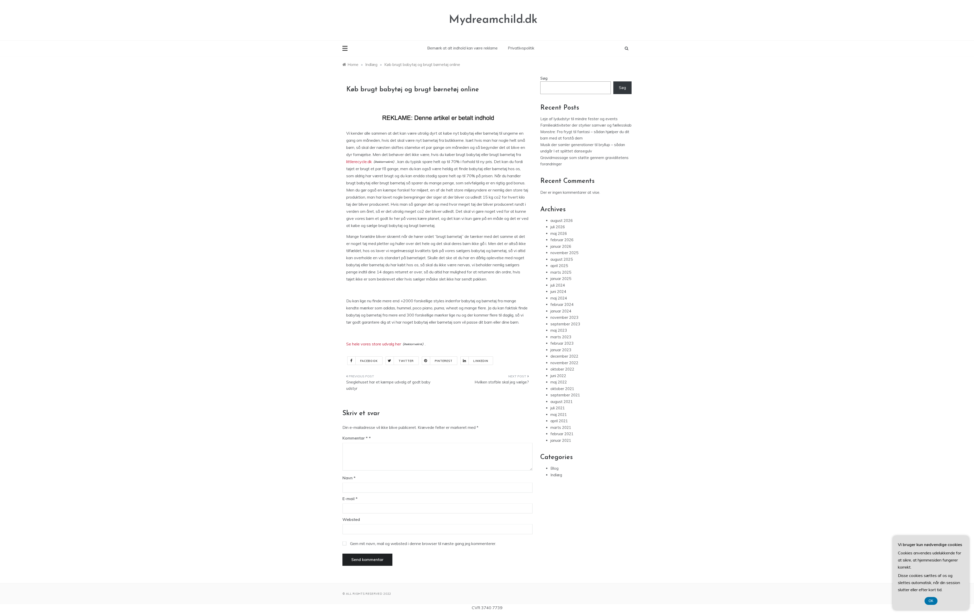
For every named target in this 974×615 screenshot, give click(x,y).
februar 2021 (561, 433)
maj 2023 (558, 330)
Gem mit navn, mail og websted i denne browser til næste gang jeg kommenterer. (423, 543)
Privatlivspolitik (521, 48)
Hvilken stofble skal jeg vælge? (502, 382)
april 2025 (559, 265)
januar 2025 (560, 278)
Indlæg (556, 474)
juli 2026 (557, 226)
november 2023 (564, 317)
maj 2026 (558, 233)
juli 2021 (557, 408)
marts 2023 (560, 337)
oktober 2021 (562, 388)
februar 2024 (561, 304)
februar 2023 (561, 343)
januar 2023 (560, 349)
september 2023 (565, 324)
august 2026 (561, 220)
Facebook (369, 361)
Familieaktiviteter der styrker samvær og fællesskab (586, 125)
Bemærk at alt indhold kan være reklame (462, 48)
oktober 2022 (562, 369)
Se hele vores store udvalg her (373, 343)
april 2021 (559, 420)
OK (931, 601)
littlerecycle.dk (359, 161)
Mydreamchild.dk (493, 20)
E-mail (350, 498)
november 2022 (564, 362)
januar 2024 (560, 311)
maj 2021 (558, 414)
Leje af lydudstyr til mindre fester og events (579, 118)
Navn (349, 477)
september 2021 (565, 395)
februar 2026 (561, 239)
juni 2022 (558, 375)
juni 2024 (558, 291)
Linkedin (480, 361)
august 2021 (561, 401)
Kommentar (355, 438)
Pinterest (444, 361)
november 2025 (564, 252)
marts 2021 (560, 427)
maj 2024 (558, 298)
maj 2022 (558, 382)
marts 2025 (560, 272)
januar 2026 (560, 246)
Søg (544, 78)
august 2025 (561, 259)
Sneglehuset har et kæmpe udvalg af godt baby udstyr (388, 385)
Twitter (406, 361)
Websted (351, 519)
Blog (554, 468)
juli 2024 (557, 285)
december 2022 (564, 356)
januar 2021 (560, 440)
